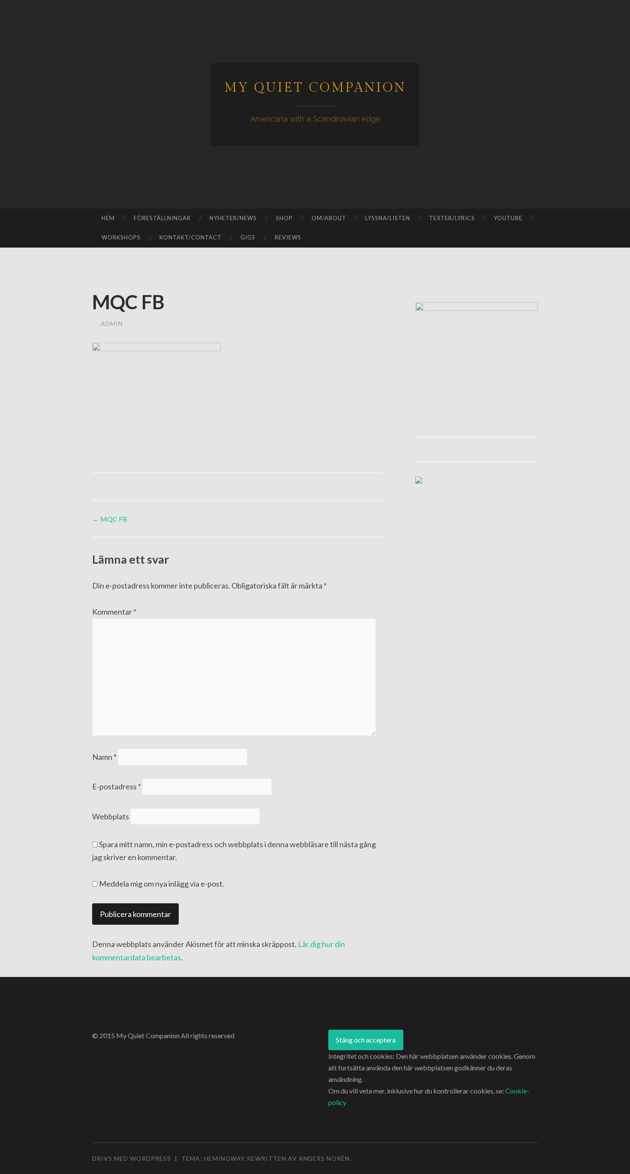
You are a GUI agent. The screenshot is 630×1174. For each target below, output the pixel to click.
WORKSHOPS (121, 237)
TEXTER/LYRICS (452, 218)
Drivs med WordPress (131, 1158)
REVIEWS (288, 237)
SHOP (284, 218)
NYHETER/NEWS (233, 218)
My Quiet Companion (315, 88)
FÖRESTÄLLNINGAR (162, 218)
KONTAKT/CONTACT (190, 237)
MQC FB (109, 519)
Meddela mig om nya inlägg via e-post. (161, 883)
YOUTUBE (508, 218)
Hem (108, 218)
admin (112, 323)
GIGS (247, 237)
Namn (104, 757)
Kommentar (114, 611)
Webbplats (110, 816)
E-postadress (116, 786)
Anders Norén (324, 1158)
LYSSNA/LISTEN (387, 218)
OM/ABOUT (329, 218)
